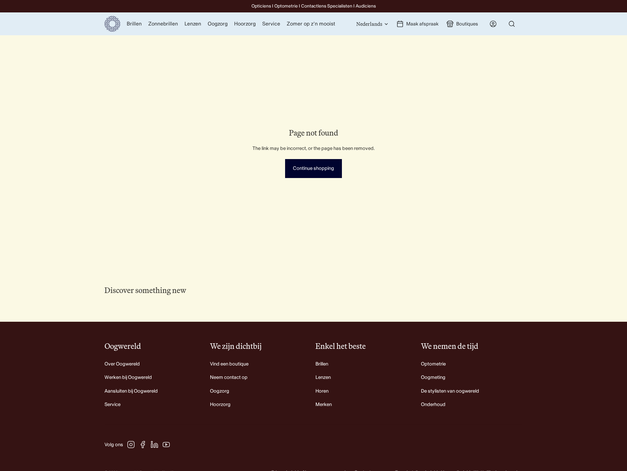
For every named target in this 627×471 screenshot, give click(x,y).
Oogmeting (433, 377)
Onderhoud (433, 404)
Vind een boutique (229, 364)
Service (112, 404)
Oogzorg (219, 391)
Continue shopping (313, 168)
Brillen (321, 364)
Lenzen (323, 377)
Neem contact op (229, 377)
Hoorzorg (220, 404)
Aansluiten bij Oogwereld (131, 391)
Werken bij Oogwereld (128, 377)
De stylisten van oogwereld (450, 391)
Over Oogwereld (122, 364)
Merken (323, 404)
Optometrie (433, 364)
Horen (322, 391)
